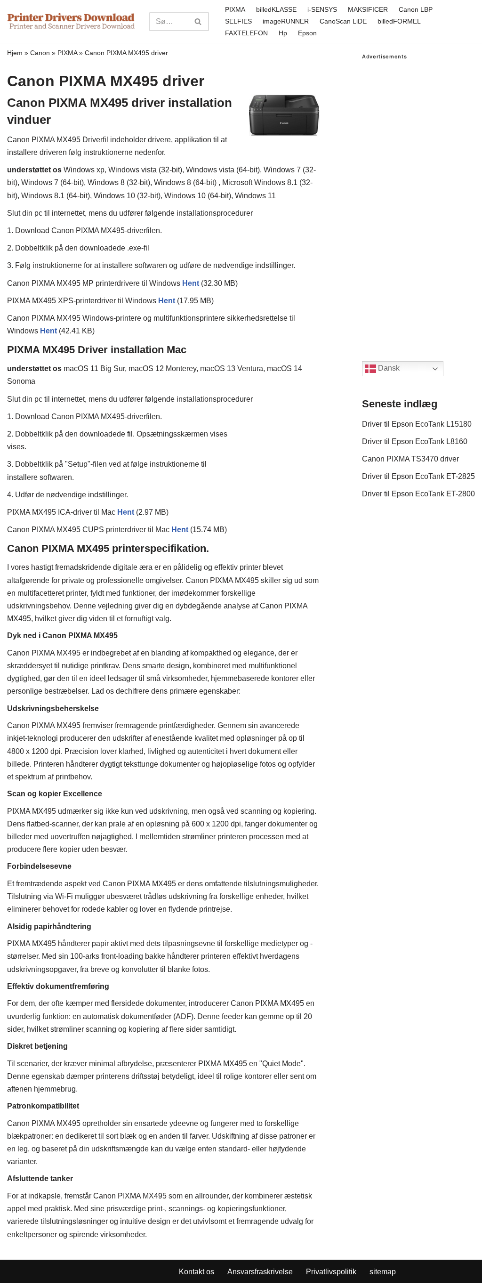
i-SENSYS (322, 9)
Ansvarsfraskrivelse (260, 1272)
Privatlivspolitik (331, 1272)
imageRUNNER (286, 21)
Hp (283, 33)
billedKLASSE (276, 9)
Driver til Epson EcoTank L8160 (414, 441)
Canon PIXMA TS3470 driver (410, 459)
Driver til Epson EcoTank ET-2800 (418, 494)
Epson (307, 33)
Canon (40, 53)
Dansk (388, 368)
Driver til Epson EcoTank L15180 (417, 424)
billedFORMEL (399, 21)
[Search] (198, 21)
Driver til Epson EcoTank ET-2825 (418, 476)
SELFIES (238, 21)
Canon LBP (416, 9)
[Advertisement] (418, 201)
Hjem (15, 53)
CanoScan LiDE (343, 21)
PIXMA (235, 9)
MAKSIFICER (368, 9)
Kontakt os (196, 1272)
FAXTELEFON (246, 33)
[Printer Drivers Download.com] (71, 21)
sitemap (383, 1272)
